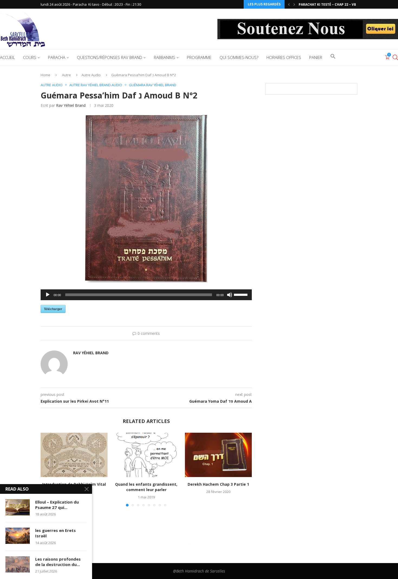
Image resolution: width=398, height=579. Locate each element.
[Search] (395, 57)
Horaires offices (283, 57)
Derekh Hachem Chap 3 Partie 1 (218, 484)
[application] (146, 294)
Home (45, 74)
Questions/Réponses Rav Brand (109, 57)
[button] (289, 4)
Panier (315, 57)
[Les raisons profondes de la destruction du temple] (17, 564)
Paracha (56, 57)
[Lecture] (47, 294)
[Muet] (229, 294)
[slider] (241, 294)
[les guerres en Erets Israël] (17, 536)
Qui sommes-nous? (239, 57)
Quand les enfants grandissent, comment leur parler (146, 487)
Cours (29, 57)
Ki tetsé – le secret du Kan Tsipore (330, 4)
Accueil (7, 57)
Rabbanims (164, 57)
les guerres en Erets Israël (55, 533)
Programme (199, 57)
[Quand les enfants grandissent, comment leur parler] (146, 455)
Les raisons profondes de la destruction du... (58, 561)
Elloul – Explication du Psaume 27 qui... (57, 504)
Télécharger (53, 308)
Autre (66, 74)
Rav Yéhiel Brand (71, 105)
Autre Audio (91, 74)
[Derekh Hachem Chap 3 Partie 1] (218, 455)
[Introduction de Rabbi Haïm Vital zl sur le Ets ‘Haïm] (74, 455)
